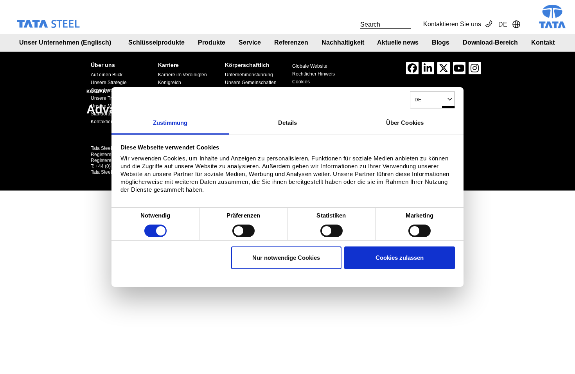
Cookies (301, 82)
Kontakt (543, 42)
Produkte (211, 42)
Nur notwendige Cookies (286, 257)
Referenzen (291, 42)
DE (418, 99)
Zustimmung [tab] (170, 122)
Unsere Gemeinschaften (251, 82)
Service (250, 42)
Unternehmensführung (249, 74)
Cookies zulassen (400, 257)
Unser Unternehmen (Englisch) (65, 42)
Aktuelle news (398, 42)
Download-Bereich (490, 42)
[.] (351, 24)
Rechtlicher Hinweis (313, 74)
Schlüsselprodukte (156, 42)
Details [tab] (287, 122)
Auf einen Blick (106, 74)
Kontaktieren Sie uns (452, 24)
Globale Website (309, 66)
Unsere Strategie (109, 82)
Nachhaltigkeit (343, 42)
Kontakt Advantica (139, 60)
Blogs (440, 42)
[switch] (243, 231)
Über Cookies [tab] (405, 122)
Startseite (102, 60)
